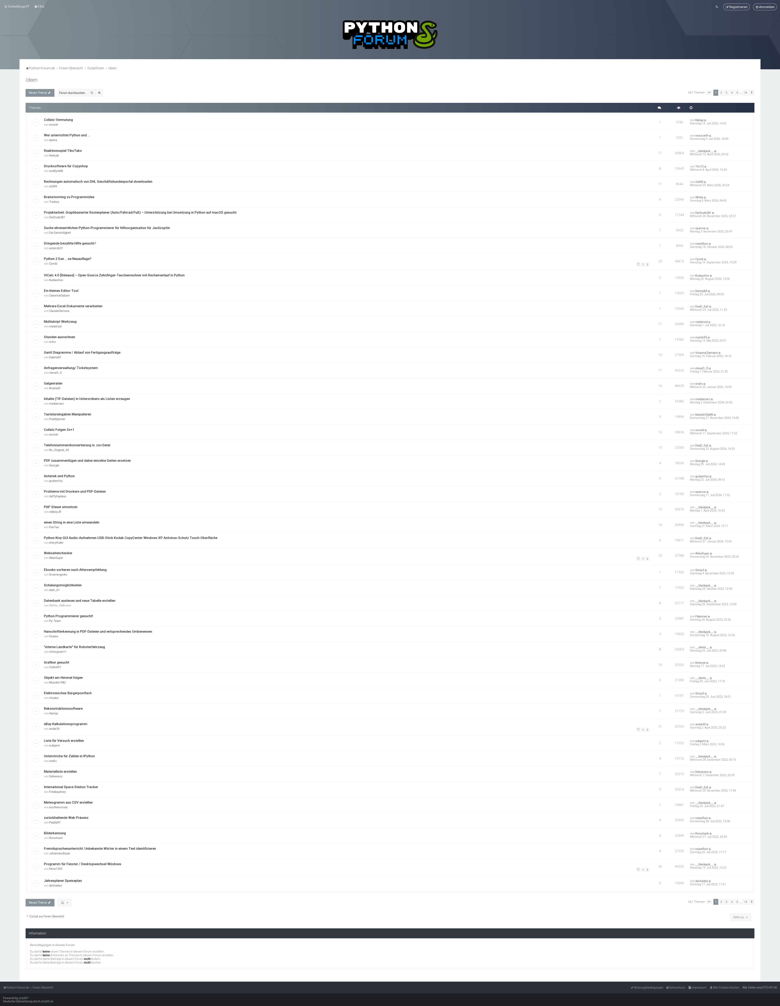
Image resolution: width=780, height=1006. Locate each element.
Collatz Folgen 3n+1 (59, 430)
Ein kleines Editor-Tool (61, 291)
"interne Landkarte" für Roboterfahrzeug (74, 647)
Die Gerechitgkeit (60, 232)
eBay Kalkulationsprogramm (65, 724)
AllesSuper (56, 557)
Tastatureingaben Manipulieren (67, 414)
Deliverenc (56, 776)
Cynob (53, 263)
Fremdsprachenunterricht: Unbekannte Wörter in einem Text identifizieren (100, 848)
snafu (699, 383)
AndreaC (55, 388)
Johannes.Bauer (59, 853)
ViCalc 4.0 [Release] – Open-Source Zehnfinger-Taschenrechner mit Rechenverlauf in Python (114, 275)
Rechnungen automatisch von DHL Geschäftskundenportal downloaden (98, 181)
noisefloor (701, 243)
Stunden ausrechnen (59, 337)
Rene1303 (55, 868)
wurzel (53, 124)
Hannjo (53, 713)
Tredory (54, 201)
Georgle (54, 465)
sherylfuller (56, 542)
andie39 (54, 728)
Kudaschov (56, 280)
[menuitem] (39, 6)
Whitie (699, 197)
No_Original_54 (59, 450)
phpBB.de (47, 1001)
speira (53, 140)
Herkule (54, 155)
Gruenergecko (58, 574)
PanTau (54, 527)
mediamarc (56, 403)
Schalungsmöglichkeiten (63, 585)
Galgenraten (53, 383)
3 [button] (726, 92)
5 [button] (737, 92)
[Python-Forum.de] (390, 34)
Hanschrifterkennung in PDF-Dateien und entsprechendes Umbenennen (98, 631)
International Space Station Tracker (71, 787)
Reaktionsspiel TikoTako (63, 151)
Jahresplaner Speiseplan (63, 881)
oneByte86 (56, 171)
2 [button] (721, 92)
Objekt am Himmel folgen (63, 678)
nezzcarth (701, 135)
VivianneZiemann (706, 352)
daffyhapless (57, 496)
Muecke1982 (57, 682)
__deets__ (702, 647)
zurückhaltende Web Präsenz (66, 818)
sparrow (700, 228)
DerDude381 (57, 217)
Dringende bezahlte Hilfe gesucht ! (70, 243)
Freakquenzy (57, 791)
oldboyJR (55, 511)
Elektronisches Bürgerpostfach (68, 693)
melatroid (55, 326)
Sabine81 (55, 357)
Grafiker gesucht (56, 662)
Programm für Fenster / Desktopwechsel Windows (82, 864)
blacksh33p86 (704, 414)
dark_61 (54, 590)
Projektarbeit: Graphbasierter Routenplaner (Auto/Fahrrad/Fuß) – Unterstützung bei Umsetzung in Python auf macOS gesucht (140, 212)
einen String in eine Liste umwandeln (71, 522)
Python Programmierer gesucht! (68, 616)
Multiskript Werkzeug (60, 321)
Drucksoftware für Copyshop (66, 166)
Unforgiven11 (58, 651)
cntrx (52, 341)
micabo (54, 698)
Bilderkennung (55, 833)
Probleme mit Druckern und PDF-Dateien (75, 491)
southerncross (58, 807)
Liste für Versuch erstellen (64, 741)
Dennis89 (701, 291)
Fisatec (53, 636)
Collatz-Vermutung (58, 120)
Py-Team (55, 621)
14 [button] (745, 92)
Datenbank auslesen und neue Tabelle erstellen (79, 601)
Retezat (700, 662)
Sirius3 (699, 570)
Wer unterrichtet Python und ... (67, 135)
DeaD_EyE (701, 306)
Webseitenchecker (58, 553)
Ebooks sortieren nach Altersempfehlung (75, 570)
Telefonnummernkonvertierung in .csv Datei (77, 445)
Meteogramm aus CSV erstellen (68, 802)
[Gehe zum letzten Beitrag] (705, 120)
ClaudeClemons (59, 311)
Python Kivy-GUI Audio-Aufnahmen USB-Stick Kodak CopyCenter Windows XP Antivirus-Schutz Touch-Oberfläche (130, 538)
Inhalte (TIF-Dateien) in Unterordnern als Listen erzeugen (87, 399)
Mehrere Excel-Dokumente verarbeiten (73, 306)
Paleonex (701, 616)
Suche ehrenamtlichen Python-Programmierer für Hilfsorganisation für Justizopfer (107, 228)
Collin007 (55, 667)
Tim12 (699, 166)
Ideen (32, 80)
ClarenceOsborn (59, 295)
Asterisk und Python (59, 476)
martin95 (701, 337)
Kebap (699, 120)
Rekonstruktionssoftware (63, 708)
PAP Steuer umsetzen (60, 507)
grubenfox (56, 480)
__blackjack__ (704, 151)
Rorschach (56, 838)
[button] (709, 93)
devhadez (55, 885)
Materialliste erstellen (60, 771)
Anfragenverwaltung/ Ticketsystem (71, 368)
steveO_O (55, 372)
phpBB (23, 998)
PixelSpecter (57, 419)
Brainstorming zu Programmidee (69, 197)
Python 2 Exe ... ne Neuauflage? (67, 259)
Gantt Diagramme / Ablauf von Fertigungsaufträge (82, 352)
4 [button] (731, 92)
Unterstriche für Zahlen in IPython (69, 756)
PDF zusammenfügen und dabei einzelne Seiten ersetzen (87, 460)
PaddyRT (55, 822)
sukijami (54, 745)
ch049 (53, 186)
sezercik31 (56, 248)
